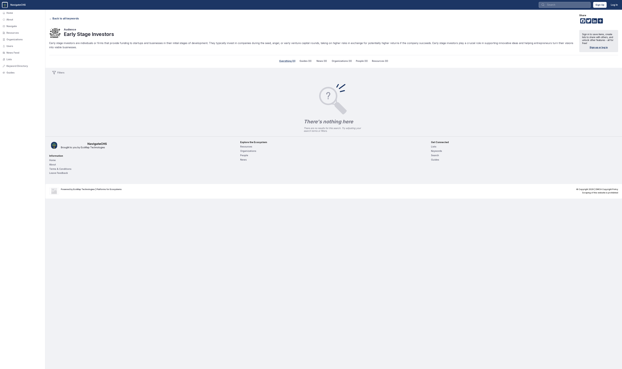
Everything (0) (287, 61)
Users (7, 46)
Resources (10, 32)
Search (435, 155)
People (244, 155)
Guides (8, 72)
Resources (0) (380, 61)
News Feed (10, 52)
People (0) (362, 61)
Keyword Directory (15, 66)
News (243, 159)
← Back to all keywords (64, 18)
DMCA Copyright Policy (607, 189)
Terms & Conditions (60, 169)
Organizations (12, 39)
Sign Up (599, 4)
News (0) (322, 61)
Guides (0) (305, 61)
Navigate (9, 26)
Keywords (436, 151)
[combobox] (565, 5)
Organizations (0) (342, 61)
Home (7, 12)
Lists (7, 59)
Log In (614, 4)
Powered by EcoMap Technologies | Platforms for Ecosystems (91, 189)
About (7, 19)
